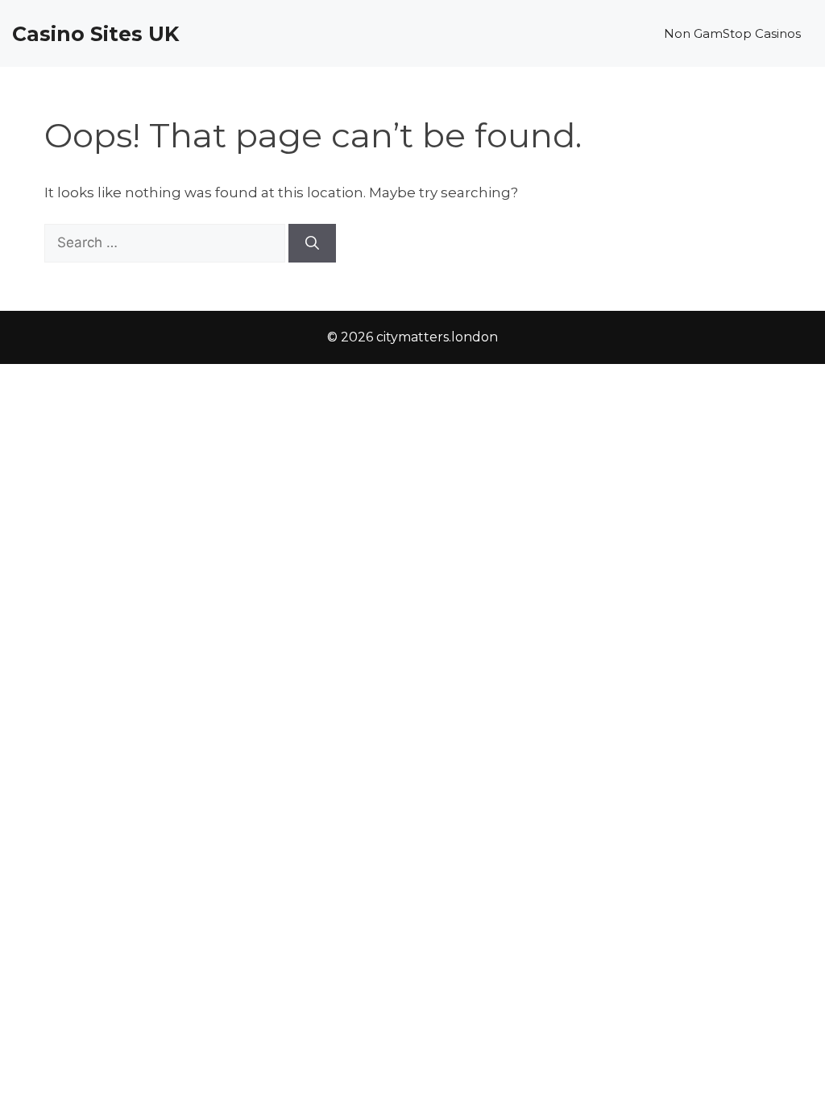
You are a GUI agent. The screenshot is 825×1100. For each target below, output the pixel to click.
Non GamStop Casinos (732, 33)
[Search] (312, 243)
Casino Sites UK (95, 34)
